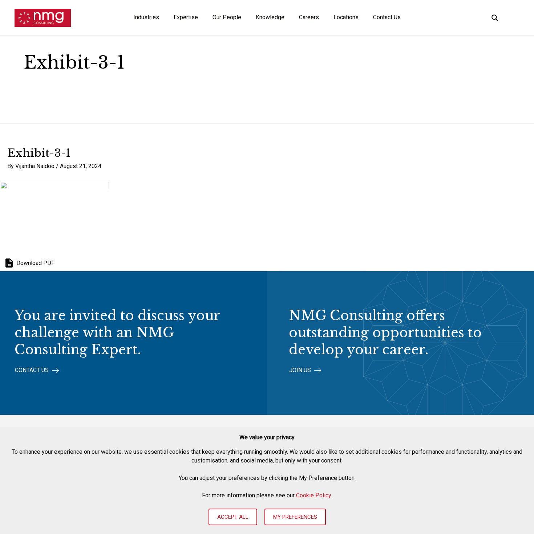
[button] (37, 370)
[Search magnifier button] (495, 18)
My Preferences (295, 517)
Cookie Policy (313, 495)
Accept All (232, 517)
